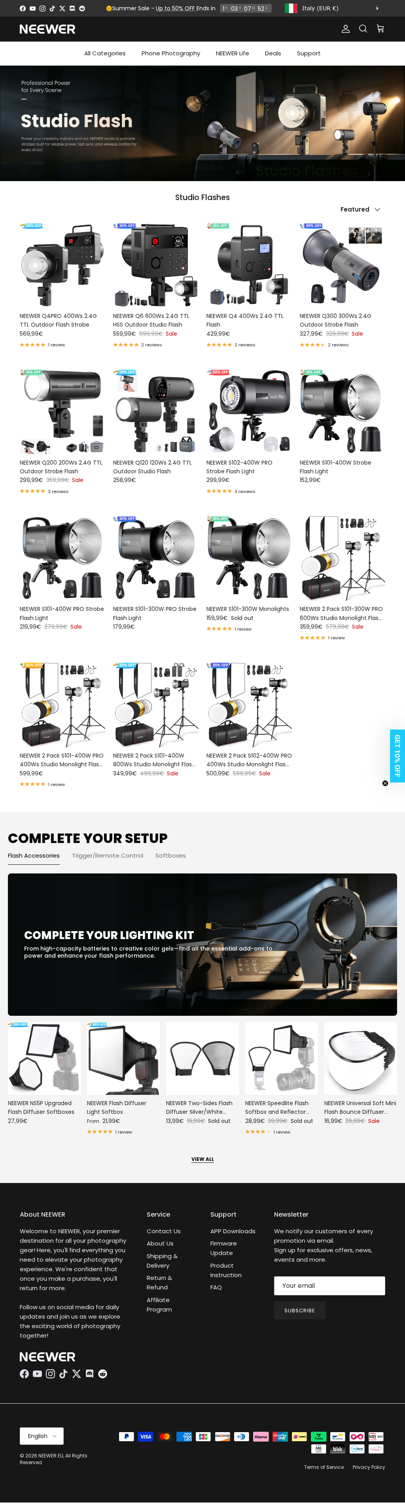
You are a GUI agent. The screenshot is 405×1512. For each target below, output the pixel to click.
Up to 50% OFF (176, 8)
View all (202, 1159)
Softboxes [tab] (170, 855)
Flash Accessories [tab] (34, 855)
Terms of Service (324, 1467)
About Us (160, 1243)
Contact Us (164, 1231)
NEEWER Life (232, 53)
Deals (273, 53)
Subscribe (299, 1310)
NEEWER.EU (50, 1455)
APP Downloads (232, 1231)
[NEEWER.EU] (47, 29)
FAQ (216, 1287)
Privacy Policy (369, 1467)
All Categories (105, 53)
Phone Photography (171, 53)
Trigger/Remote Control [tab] (107, 855)
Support (309, 53)
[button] (395, 756)
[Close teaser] (385, 783)
